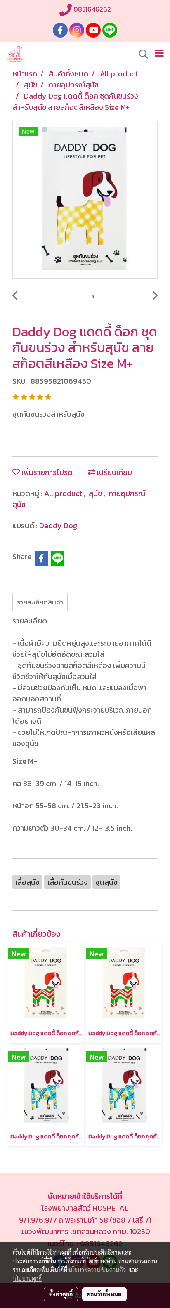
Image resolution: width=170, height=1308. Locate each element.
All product (64, 493)
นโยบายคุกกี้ (27, 1278)
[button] (140, 54)
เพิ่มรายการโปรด (46, 472)
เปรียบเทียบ (113, 472)
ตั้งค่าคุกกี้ (61, 1294)
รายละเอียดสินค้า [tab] (40, 602)
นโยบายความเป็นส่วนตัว (97, 1269)
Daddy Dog (58, 525)
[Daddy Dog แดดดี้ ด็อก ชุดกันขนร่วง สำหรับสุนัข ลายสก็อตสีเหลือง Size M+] (85, 200)
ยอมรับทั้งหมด (104, 1294)
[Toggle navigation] (159, 54)
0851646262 (91, 9)
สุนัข (96, 493)
